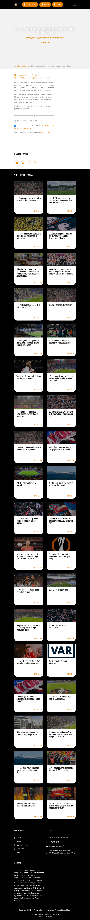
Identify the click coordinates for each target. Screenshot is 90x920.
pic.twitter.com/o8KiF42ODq (24, 128)
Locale (35, 38)
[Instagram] (23, 163)
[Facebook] (17, 163)
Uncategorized (24, 66)
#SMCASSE (46, 126)
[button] (74, 4)
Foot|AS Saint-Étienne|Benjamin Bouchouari (33, 78)
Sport (28, 38)
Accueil (16, 66)
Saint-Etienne (45, 38)
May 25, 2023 (45, 132)
